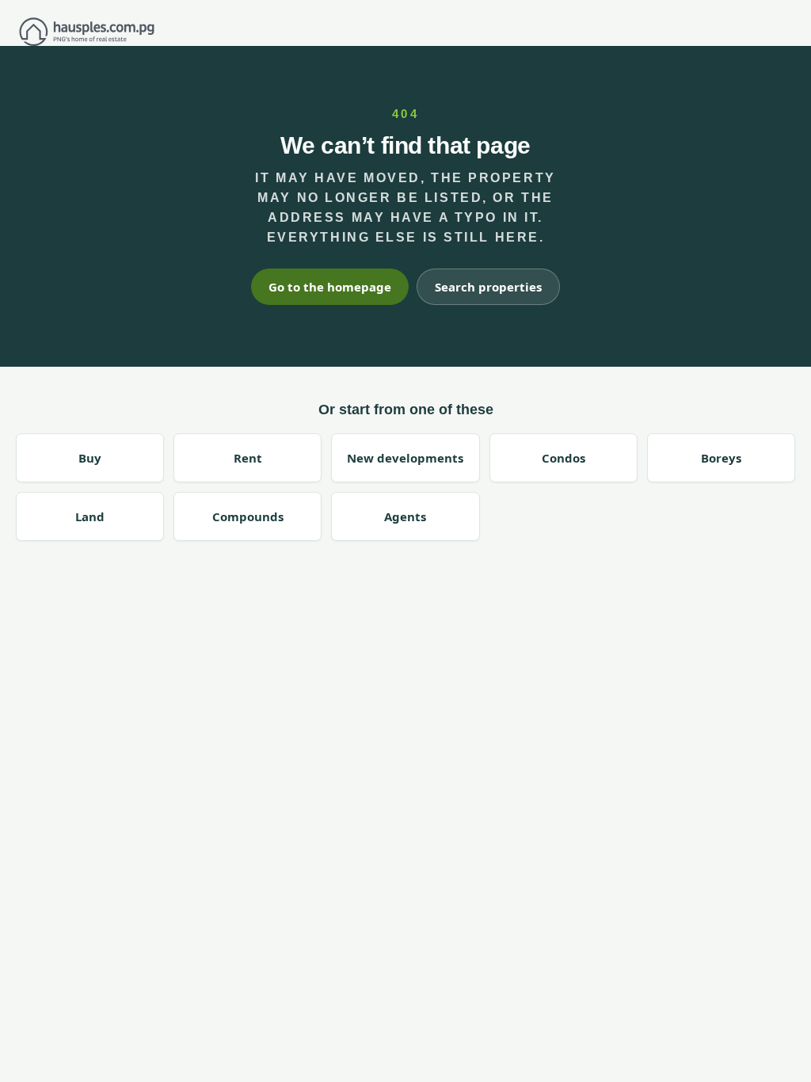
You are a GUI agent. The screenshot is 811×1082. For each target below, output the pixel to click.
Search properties (488, 287)
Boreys (721, 458)
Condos (563, 458)
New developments (405, 458)
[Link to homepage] (405, 31)
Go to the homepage (329, 287)
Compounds (248, 516)
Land (90, 516)
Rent (248, 458)
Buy (89, 458)
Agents (405, 516)
